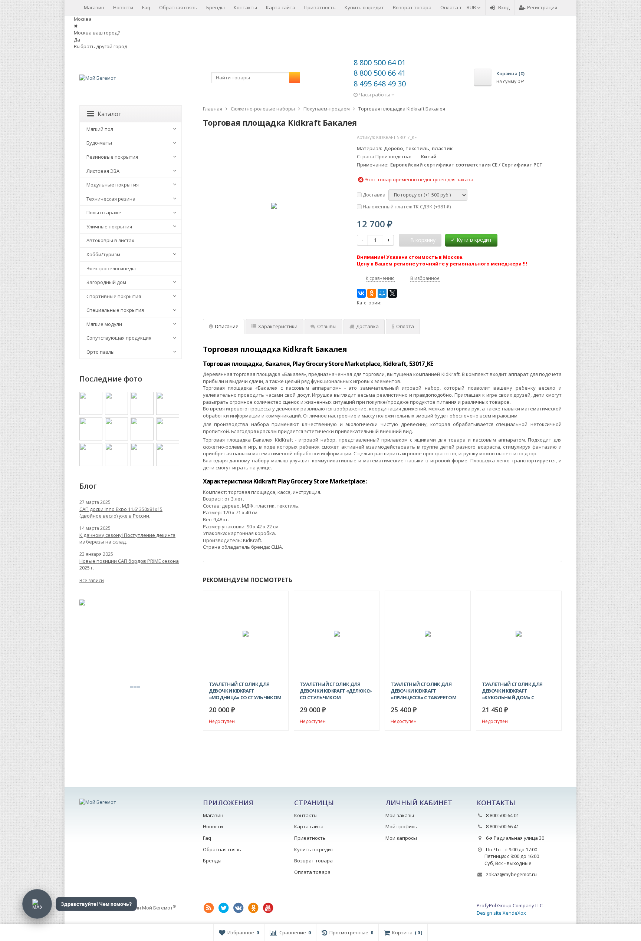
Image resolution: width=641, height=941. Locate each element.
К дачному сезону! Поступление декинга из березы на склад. (127, 538)
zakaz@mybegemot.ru (511, 874)
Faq (146, 7)
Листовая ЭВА (102, 171)
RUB (472, 7)
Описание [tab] (227, 326)
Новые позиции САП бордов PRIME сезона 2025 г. (129, 564)
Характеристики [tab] (278, 326)
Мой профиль (401, 826)
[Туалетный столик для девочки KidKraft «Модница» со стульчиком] (245, 633)
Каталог (109, 114)
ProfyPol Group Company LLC (510, 905)
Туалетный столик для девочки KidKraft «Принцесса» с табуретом (423, 691)
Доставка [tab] (367, 326)
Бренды (215, 7)
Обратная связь (178, 7)
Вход (504, 7)
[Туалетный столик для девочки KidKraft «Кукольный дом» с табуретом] (518, 633)
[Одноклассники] (371, 293)
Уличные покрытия (109, 226)
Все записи (91, 580)
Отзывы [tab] (326, 326)
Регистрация (542, 7)
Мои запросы (401, 838)
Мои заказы (399, 815)
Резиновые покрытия (112, 156)
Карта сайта (280, 7)
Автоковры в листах (110, 240)
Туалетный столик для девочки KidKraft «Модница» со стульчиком (245, 691)
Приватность (320, 7)
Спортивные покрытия (113, 296)
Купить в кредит (364, 7)
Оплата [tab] (405, 326)
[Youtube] (268, 908)
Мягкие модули (104, 324)
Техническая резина (110, 198)
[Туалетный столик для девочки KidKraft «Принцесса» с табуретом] (427, 633)
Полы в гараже (103, 212)
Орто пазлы (100, 352)
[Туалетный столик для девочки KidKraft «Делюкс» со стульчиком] (336, 633)
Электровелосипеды (111, 268)
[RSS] (209, 908)
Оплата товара (458, 7)
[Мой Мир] (382, 293)
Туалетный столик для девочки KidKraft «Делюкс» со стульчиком (336, 691)
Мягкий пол (99, 129)
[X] (392, 293)
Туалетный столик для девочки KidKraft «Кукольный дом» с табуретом (512, 691)
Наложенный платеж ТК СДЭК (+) (406, 206)
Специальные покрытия (115, 310)
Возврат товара (412, 7)
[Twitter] (224, 908)
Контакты (245, 7)
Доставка (373, 194)
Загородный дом (106, 282)
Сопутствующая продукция (118, 337)
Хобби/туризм (103, 254)
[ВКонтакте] (361, 293)
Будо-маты (99, 142)
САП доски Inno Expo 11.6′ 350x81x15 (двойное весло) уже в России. (120, 512)
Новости (123, 7)
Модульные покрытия (112, 184)
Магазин (94, 7)
